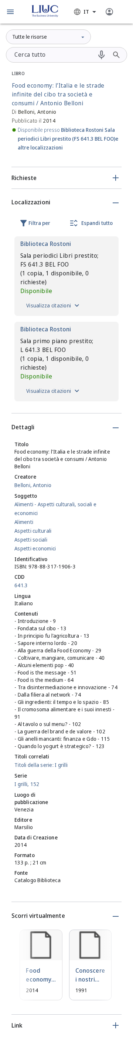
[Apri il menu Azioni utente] (109, 11)
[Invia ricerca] (116, 54)
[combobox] (85, 11)
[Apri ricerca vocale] (101, 54)
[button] (10, 11)
